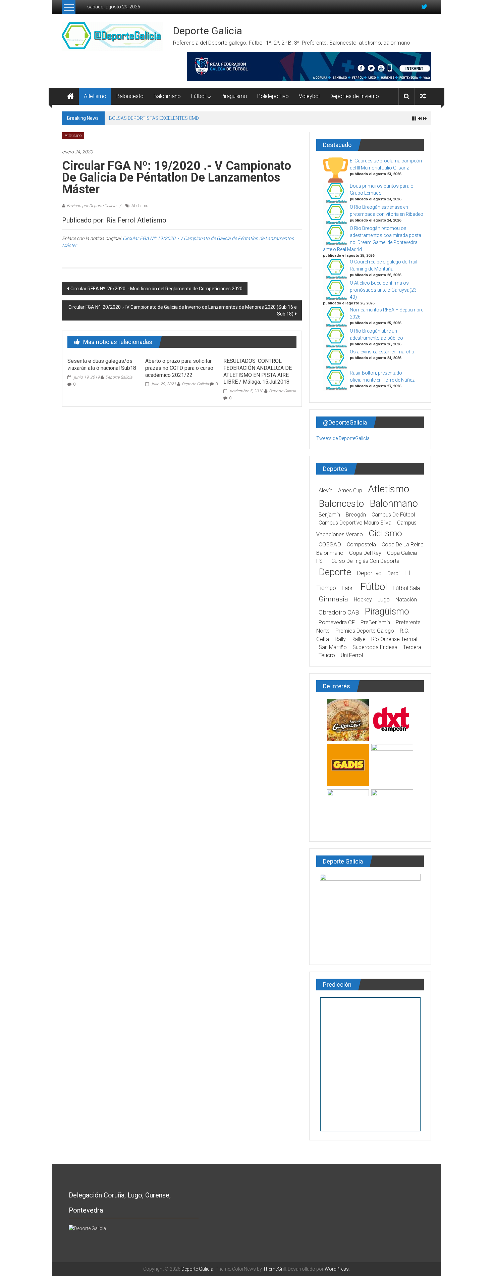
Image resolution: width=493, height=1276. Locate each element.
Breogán (356, 514)
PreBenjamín (375, 622)
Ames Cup (350, 490)
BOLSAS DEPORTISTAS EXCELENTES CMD (154, 118)
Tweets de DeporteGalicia (343, 438)
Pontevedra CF (337, 622)
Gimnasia (333, 599)
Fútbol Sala (406, 588)
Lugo (384, 599)
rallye (358, 639)
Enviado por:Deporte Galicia (91, 205)
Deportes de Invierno (354, 96)
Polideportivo (273, 96)
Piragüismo (234, 96)
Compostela (361, 544)
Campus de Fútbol (393, 514)
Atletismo (95, 96)
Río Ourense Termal (394, 639)
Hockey (363, 599)
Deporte (335, 572)
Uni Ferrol (352, 655)
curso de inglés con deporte (365, 561)
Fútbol (198, 96)
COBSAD (330, 544)
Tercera (412, 647)
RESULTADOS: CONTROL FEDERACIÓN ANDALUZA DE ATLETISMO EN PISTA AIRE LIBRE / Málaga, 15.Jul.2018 (257, 371)
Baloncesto (130, 96)
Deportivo (369, 573)
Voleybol (309, 96)
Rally (340, 639)
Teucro (327, 655)
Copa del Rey (365, 553)
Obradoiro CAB (339, 612)
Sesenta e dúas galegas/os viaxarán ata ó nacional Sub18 (101, 364)
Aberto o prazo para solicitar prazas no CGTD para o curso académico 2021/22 (179, 368)
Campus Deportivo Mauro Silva (355, 523)
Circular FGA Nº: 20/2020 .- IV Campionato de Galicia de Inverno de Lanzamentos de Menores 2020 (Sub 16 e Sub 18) (182, 310)
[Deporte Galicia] (70, 96)
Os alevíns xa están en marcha (382, 351)
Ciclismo (385, 533)
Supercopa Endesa (374, 647)
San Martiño (333, 647)
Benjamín (329, 514)
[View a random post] (423, 96)
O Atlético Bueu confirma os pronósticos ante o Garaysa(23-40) (384, 290)
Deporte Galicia (207, 31)
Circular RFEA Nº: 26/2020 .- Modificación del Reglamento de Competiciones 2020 (156, 288)
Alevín (325, 490)
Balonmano (167, 96)
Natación (406, 599)
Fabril (348, 588)
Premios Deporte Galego (364, 631)
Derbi (393, 573)
